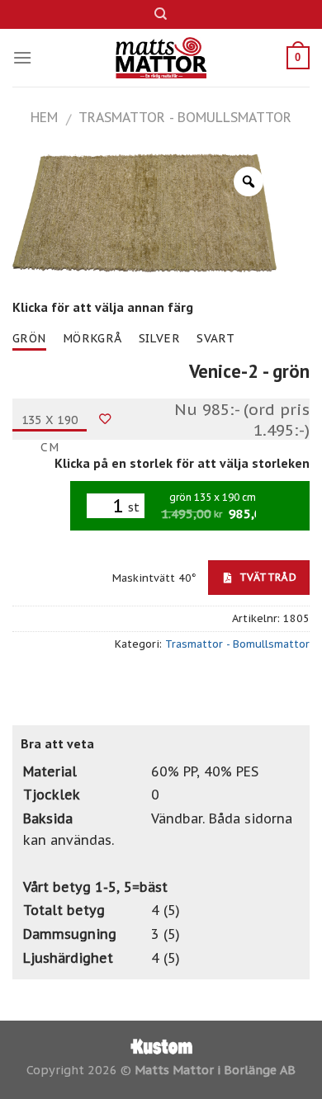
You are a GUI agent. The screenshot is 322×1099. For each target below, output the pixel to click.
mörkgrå (92, 338)
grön (29, 338)
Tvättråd (266, 576)
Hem (44, 117)
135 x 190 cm (49, 422)
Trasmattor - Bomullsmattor (184, 117)
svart (215, 338)
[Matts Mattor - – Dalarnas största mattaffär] (161, 58)
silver (160, 338)
